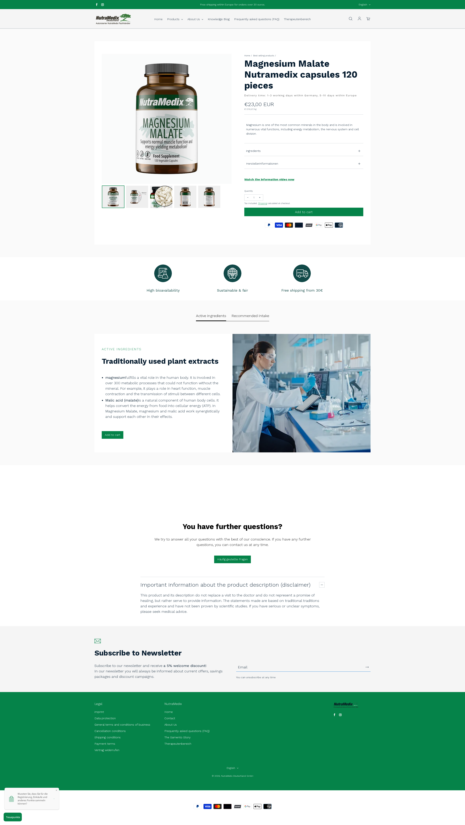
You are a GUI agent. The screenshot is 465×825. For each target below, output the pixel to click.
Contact (169, 718)
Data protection (105, 718)
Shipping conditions (107, 737)
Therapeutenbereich (297, 19)
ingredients (253, 151)
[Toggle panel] (322, 585)
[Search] (350, 19)
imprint (99, 712)
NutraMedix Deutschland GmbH (237, 776)
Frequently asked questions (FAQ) (256, 19)
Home (158, 19)
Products (173, 19)
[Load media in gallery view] (113, 197)
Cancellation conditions (110, 731)
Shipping (262, 203)
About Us (194, 19)
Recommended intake (250, 316)
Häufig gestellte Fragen (232, 559)
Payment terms (104, 743)
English (363, 4)
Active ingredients (211, 316)
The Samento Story (177, 737)
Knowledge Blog (219, 19)
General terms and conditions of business (122, 724)
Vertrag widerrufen (106, 750)
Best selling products (263, 55)
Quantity (248, 191)
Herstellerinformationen (262, 163)
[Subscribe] (367, 667)
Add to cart (112, 435)
